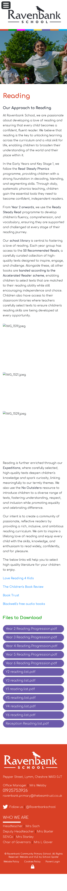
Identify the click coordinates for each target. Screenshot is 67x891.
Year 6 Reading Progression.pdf (31, 663)
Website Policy (11, 861)
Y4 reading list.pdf (21, 706)
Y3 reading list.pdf (20, 680)
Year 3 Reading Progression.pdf (31, 637)
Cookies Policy (32, 861)
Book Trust (11, 595)
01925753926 (15, 790)
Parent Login (53, 861)
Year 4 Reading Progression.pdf (31, 646)
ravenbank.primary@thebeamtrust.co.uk (32, 795)
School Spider (51, 857)
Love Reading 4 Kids (18, 578)
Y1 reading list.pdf (20, 689)
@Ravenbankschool (41, 807)
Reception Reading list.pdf (27, 723)
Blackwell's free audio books (24, 604)
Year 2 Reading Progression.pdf (31, 628)
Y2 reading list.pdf (20, 672)
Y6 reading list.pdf (20, 715)
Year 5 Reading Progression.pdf (31, 654)
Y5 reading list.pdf (21, 698)
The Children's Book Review (23, 586)
